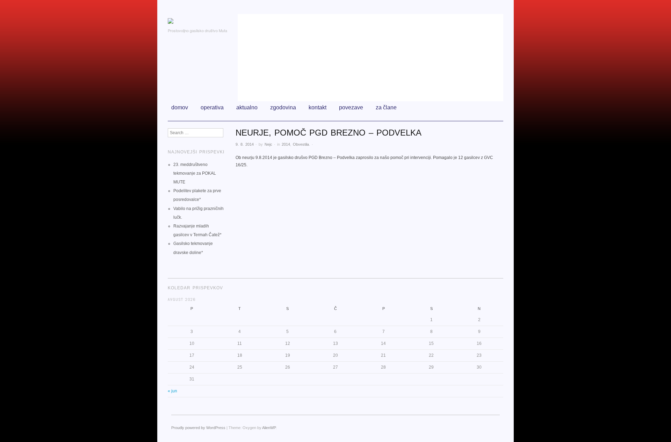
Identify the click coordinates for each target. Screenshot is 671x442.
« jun (172, 391)
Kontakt (317, 107)
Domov (179, 107)
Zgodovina (283, 107)
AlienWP (269, 428)
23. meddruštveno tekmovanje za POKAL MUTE (194, 173)
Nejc (268, 144)
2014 (286, 144)
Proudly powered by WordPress (198, 428)
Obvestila (301, 144)
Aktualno (247, 107)
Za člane (386, 107)
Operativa (212, 107)
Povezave (351, 107)
